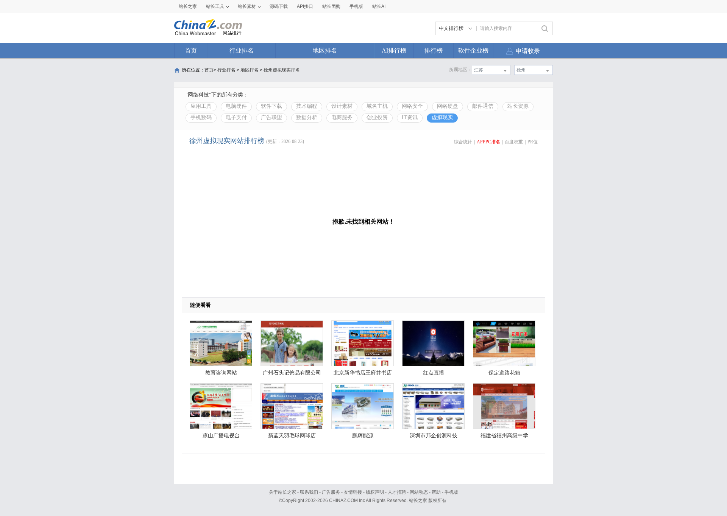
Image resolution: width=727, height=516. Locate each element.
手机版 (451, 492)
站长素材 (247, 6)
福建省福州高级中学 (504, 435)
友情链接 (353, 492)
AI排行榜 (394, 50)
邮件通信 (482, 106)
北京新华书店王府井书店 (363, 373)
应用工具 (201, 106)
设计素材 (342, 106)
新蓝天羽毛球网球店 (292, 435)
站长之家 (188, 6)
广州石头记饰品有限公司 (292, 373)
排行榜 (433, 50)
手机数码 (201, 117)
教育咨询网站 (221, 373)
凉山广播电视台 (221, 435)
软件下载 (271, 106)
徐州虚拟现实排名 (282, 70)
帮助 (436, 492)
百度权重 (514, 142)
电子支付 (236, 117)
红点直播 (433, 373)
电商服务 (342, 117)
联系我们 (309, 492)
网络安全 (412, 106)
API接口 (305, 6)
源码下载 (279, 6)
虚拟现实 (442, 117)
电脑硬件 (236, 106)
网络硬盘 (447, 106)
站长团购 (331, 6)
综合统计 (463, 142)
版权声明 (375, 492)
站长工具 (215, 6)
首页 (191, 50)
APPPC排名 (488, 142)
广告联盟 (271, 117)
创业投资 (377, 117)
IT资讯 (410, 117)
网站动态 (419, 492)
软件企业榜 (473, 50)
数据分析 (306, 117)
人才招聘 (397, 492)
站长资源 (518, 106)
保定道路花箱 (504, 373)
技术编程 (306, 106)
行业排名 (241, 50)
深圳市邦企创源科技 (433, 435)
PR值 (532, 142)
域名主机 (377, 106)
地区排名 (325, 50)
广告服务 (331, 492)
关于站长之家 (282, 492)
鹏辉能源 (362, 435)
